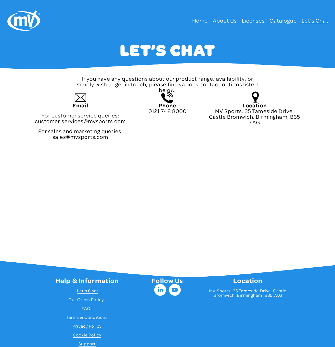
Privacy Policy (87, 326)
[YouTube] (175, 290)
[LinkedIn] (160, 290)
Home (200, 20)
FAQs (87, 308)
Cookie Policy (87, 335)
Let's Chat (315, 20)
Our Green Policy (86, 299)
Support (87, 343)
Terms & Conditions (87, 317)
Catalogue (283, 20)
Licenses (253, 20)
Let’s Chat (87, 290)
